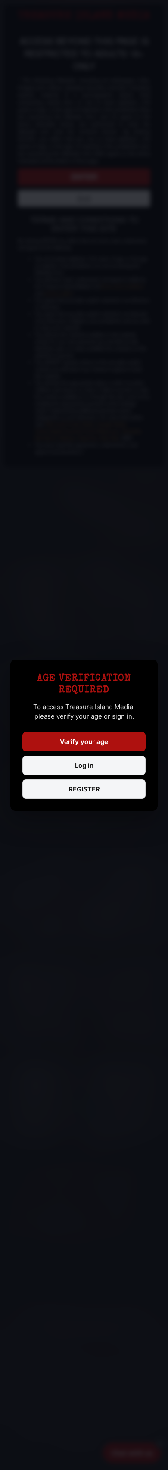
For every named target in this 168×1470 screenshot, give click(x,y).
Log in (84, 765)
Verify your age (84, 742)
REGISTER (84, 789)
